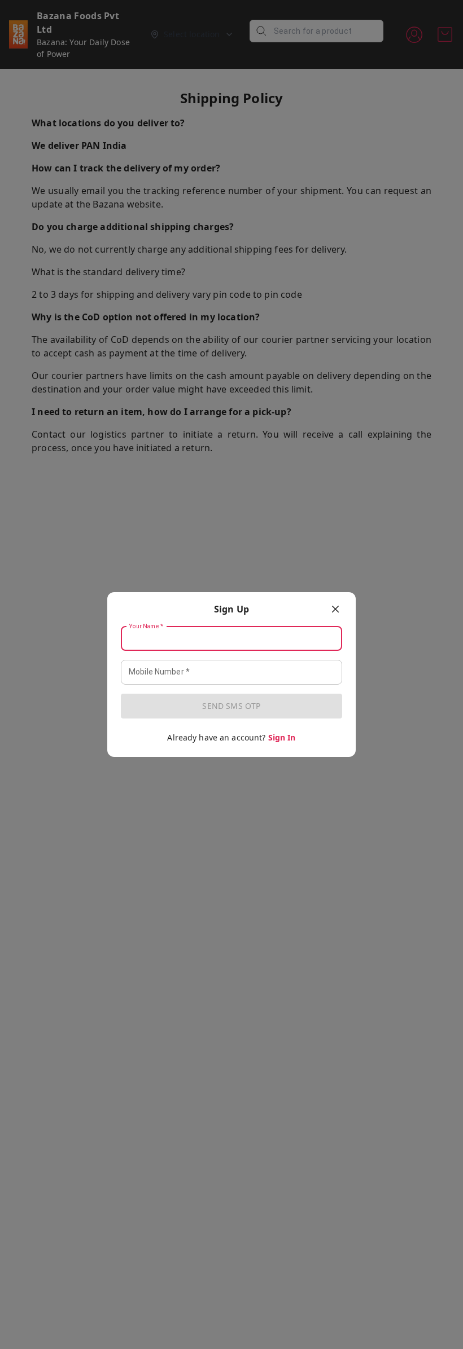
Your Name (146, 626)
